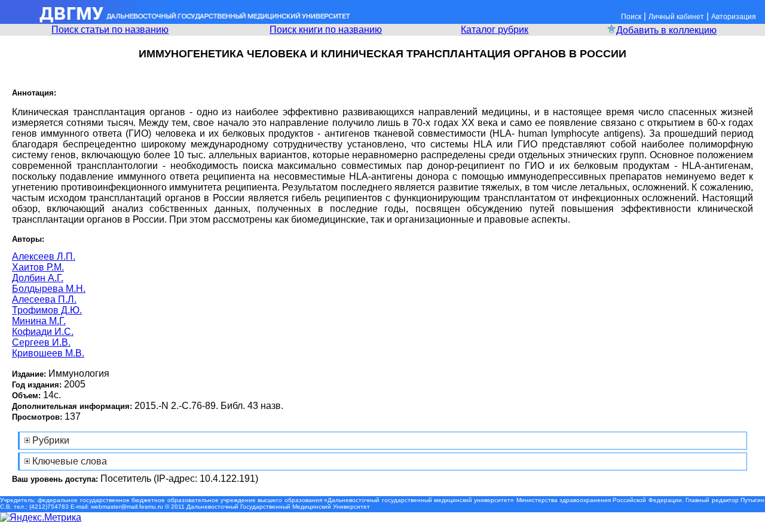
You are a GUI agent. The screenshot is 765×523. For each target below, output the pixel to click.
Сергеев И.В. (41, 342)
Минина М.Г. (39, 321)
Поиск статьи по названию (110, 29)
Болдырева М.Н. (48, 289)
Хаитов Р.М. (38, 267)
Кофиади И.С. (43, 332)
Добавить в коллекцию (666, 30)
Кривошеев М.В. (48, 353)
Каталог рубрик (494, 29)
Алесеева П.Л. (44, 299)
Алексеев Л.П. (43, 256)
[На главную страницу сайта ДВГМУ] (176, 21)
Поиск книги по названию (326, 29)
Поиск (631, 17)
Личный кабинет (676, 17)
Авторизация (733, 17)
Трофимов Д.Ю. (47, 310)
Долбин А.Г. (37, 278)
